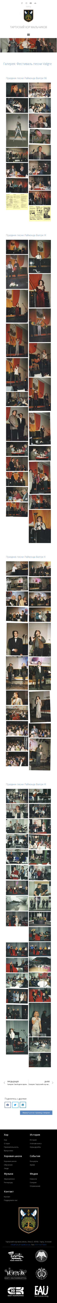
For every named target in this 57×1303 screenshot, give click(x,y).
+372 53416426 (40, 1244)
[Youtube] (31, 3)
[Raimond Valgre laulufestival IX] (17, 399)
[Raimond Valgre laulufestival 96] (17, 90)
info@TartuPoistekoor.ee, (21, 1244)
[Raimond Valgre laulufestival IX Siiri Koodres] (40, 526)
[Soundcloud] (35, 3)
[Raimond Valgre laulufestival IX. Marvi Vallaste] (40, 360)
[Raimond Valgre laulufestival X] (17, 568)
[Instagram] (26, 3)
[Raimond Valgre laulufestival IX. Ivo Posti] (40, 256)
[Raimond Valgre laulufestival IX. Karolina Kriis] (40, 291)
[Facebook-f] (22, 3)
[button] (28, 34)
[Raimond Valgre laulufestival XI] (17, 796)
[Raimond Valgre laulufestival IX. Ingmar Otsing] (17, 247)
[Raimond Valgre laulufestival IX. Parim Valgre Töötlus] (40, 394)
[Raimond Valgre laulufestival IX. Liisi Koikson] (40, 325)
